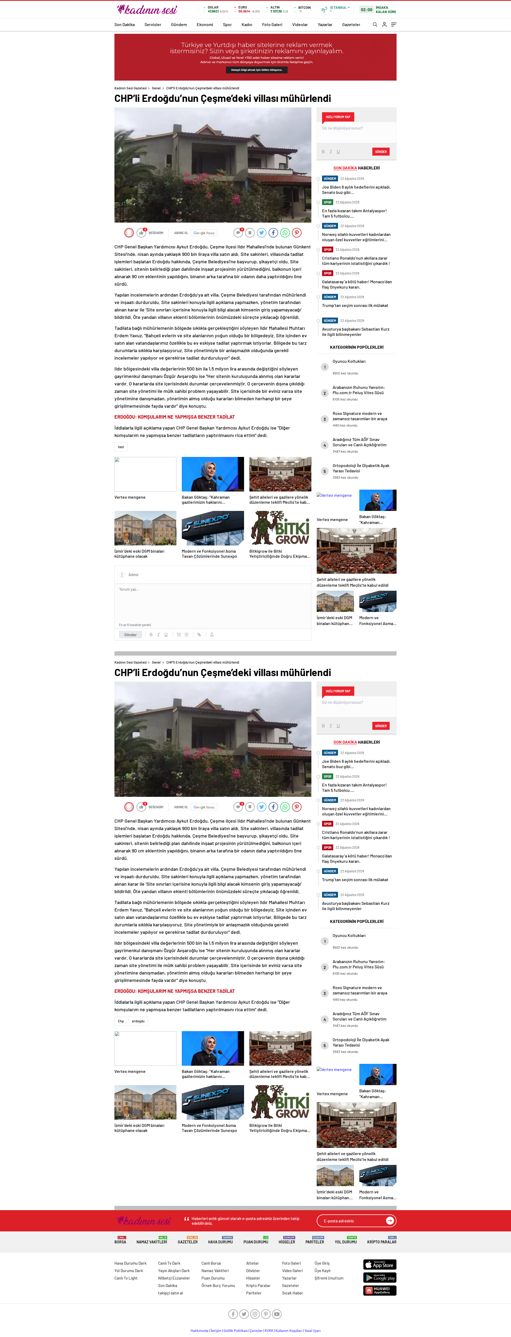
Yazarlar (325, 24)
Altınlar (252, 1263)
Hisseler (287, 1240)
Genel (156, 88)
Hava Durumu (220, 1240)
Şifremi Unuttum (329, 1278)
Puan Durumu (256, 1240)
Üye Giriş (322, 1263)
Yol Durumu (346, 1240)
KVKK (269, 1330)
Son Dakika (124, 24)
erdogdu (138, 1021)
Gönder (130, 634)
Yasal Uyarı (312, 1330)
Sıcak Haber (292, 1292)
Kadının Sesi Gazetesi (130, 88)
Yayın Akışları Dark (174, 1270)
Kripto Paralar (382, 1240)
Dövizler (253, 1270)
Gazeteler (351, 24)
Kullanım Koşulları (288, 1330)
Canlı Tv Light (126, 1278)
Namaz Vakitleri (152, 1240)
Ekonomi (205, 24)
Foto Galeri (272, 24)
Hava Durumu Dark (130, 1263)
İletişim (216, 1330)
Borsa (120, 1240)
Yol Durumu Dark (128, 1270)
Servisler (153, 24)
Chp (121, 1021)
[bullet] (186, 634)
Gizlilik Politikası (236, 1330)
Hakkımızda (199, 1330)
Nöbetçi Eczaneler (174, 1278)
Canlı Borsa (211, 1263)
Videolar (300, 24)
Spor (227, 24)
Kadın (247, 24)
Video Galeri (292, 1270)
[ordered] (179, 634)
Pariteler (315, 1240)
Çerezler (256, 1330)
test (121, 447)
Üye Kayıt (323, 1270)
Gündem (179, 24)
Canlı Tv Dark (169, 1263)
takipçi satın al (170, 1292)
